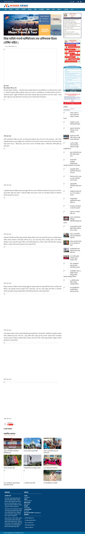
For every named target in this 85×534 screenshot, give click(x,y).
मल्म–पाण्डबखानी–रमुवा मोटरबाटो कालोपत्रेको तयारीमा (12, 484)
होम (6, 9)
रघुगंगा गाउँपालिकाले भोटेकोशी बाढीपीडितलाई (11, 452)
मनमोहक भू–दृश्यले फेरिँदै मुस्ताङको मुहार (75, 123)
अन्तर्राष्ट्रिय (41, 9)
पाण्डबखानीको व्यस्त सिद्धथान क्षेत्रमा (32, 468)
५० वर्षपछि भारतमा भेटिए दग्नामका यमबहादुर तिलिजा (74, 282)
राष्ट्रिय (35, 9)
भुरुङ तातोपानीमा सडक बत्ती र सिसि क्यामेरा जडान (75, 154)
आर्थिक (48, 9)
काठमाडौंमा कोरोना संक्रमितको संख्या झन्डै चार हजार (75, 171)
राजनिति (23, 9)
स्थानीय (17, 9)
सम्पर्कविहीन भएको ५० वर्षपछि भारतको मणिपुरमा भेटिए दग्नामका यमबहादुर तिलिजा (72, 274)
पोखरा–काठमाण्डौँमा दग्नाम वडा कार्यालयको (50, 452)
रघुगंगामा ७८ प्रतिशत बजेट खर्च (75, 213)
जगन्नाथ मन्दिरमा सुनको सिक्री (31, 451)
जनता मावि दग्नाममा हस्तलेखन (50, 468)
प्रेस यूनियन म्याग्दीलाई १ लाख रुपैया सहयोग (75, 207)
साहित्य (59, 9)
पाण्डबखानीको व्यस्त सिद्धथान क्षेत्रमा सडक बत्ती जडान (75, 251)
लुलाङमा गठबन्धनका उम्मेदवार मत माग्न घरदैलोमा (75, 130)
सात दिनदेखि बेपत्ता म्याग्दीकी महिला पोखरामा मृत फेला (74, 290)
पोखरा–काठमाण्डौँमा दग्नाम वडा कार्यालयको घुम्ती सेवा (75, 236)
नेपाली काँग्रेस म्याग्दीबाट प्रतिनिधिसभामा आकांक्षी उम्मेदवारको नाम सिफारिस (71, 163)
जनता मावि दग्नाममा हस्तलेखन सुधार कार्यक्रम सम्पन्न (74, 258)
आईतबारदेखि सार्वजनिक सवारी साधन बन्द (75, 186)
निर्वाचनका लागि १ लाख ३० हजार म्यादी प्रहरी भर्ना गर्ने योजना (75, 178)
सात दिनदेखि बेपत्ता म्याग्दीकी (50, 483)
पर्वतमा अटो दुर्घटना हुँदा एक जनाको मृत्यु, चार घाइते (75, 243)
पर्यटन (53, 9)
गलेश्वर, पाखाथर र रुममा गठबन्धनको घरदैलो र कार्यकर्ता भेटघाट (71, 116)
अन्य (72, 9)
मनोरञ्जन (66, 9)
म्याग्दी (10, 9)
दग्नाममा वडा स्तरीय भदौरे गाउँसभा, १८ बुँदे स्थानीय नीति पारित (75, 138)
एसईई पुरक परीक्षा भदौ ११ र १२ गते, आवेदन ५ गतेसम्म (75, 193)
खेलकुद (30, 9)
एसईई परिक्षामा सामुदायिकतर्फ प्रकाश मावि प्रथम (75, 201)
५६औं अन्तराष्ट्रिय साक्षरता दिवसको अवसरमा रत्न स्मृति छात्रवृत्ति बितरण (71, 146)
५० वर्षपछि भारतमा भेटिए (29, 483)
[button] (77, 9)
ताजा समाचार (66, 110)
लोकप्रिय (65, 107)
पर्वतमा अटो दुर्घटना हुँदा (9, 468)
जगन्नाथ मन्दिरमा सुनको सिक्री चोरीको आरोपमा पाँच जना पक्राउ (75, 228)
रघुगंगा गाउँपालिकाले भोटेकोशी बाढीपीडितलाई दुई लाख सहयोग (72, 220)
